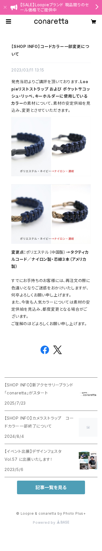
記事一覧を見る (51, 487)
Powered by (45, 522)
